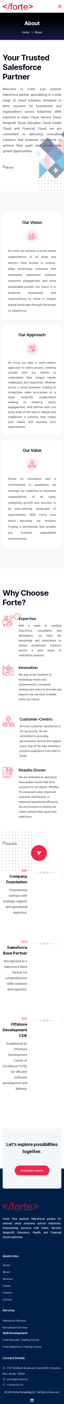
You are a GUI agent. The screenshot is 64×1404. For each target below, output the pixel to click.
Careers (7, 1292)
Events (6, 1285)
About (6, 1272)
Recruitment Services (15, 1327)
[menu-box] (59, 6)
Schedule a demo (32, 1170)
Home (26, 32)
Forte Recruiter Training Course (21, 1339)
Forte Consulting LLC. (25, 1392)
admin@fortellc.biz (17, 1379)
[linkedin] (32, 1400)
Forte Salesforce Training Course (22, 1346)
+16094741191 (15, 1385)
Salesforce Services (14, 1320)
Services (8, 1279)
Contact (7, 1299)
